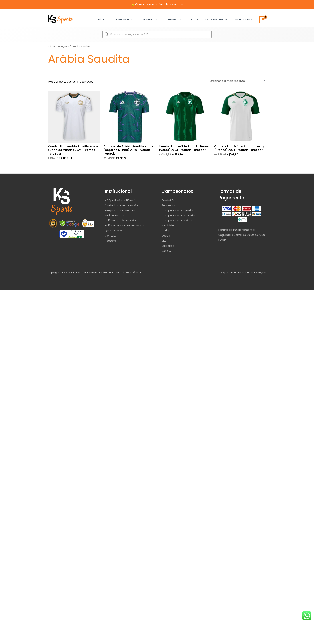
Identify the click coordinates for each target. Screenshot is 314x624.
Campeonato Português (178, 215)
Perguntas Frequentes (120, 210)
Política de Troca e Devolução (125, 225)
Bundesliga (169, 205)
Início (101, 19)
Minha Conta (243, 19)
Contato (111, 235)
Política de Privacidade (120, 220)
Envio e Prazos (114, 215)
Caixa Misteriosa (216, 19)
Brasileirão (168, 200)
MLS (164, 241)
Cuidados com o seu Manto (123, 205)
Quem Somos (114, 230)
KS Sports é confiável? (120, 200)
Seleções (63, 46)
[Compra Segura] (88, 223)
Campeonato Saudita (177, 220)
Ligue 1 (166, 235)
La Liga (166, 230)
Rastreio (110, 241)
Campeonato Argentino (178, 210)
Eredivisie (168, 225)
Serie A (166, 251)
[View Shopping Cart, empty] (262, 19)
